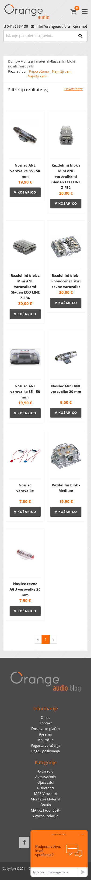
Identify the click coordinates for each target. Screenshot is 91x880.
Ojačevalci (45, 782)
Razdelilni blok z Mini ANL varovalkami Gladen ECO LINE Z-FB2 (65, 176)
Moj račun (45, 739)
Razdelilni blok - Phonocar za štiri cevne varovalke (66, 281)
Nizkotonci (45, 788)
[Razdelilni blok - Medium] (65, 456)
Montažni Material (45, 799)
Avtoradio (45, 771)
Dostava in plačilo (45, 728)
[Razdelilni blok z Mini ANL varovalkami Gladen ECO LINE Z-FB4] (25, 246)
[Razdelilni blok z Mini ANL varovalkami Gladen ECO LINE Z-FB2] (65, 136)
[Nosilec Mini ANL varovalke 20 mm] (65, 357)
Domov (13, 61)
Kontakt (45, 723)
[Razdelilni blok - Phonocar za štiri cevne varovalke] (65, 246)
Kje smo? (80, 26)
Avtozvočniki (45, 776)
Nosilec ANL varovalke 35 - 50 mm (25, 171)
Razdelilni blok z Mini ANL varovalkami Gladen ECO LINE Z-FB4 (25, 286)
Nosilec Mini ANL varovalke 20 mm (66, 389)
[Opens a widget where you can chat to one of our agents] (59, 853)
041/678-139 (17, 26)
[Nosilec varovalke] (25, 456)
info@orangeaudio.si (52, 26)
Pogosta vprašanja (45, 745)
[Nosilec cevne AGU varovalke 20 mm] (25, 554)
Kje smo (45, 734)
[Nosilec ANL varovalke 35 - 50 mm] (25, 136)
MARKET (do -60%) (45, 810)
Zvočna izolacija (45, 815)
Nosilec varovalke (25, 488)
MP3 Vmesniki (45, 793)
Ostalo (45, 804)
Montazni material (35, 61)
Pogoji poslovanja (45, 751)
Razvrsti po (16, 71)
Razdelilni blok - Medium (66, 488)
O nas (45, 717)
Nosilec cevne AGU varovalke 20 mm (25, 589)
